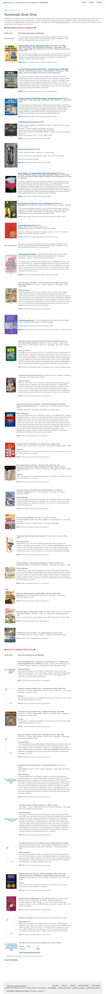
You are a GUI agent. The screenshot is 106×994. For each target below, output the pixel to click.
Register (91, 2)
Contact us (64, 985)
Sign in (84, 2)
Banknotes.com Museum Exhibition (16, 986)
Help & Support (96, 985)
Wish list (99, 2)
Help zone (55, 985)
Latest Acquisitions (83, 985)
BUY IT (20, 196)
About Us (72, 985)
